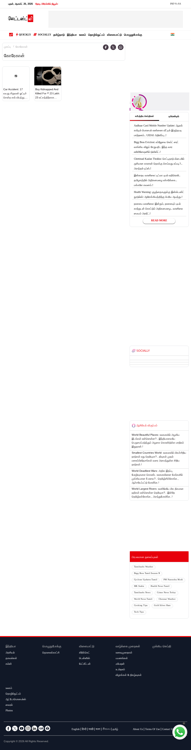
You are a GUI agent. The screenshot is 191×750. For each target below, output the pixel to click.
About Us (138, 730)
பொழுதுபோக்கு (133, 35)
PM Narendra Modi (173, 580)
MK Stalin (139, 586)
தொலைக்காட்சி (51, 653)
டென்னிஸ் (84, 659)
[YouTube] (21, 728)
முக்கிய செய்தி (161, 646)
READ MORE (159, 221)
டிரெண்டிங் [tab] (174, 117)
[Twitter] (113, 47)
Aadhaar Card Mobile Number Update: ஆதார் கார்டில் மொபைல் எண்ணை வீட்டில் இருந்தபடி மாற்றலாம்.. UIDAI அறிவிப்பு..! (158, 131)
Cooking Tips (141, 605)
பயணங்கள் (122, 659)
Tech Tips (139, 612)
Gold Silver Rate (162, 605)
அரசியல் (10, 653)
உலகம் (82, 35)
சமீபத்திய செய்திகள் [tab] (144, 116)
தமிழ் (115, 730)
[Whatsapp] (120, 47)
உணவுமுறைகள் (124, 653)
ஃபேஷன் (120, 664)
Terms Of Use (152, 730)
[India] (172, 35)
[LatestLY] (20, 19)
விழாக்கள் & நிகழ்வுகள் (129, 675)
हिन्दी (84, 730)
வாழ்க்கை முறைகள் (128, 646)
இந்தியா (72, 35)
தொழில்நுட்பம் (96, 35)
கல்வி (9, 664)
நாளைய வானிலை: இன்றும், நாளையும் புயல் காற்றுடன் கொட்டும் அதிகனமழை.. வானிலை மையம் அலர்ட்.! (158, 209)
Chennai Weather (167, 599)
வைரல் (9, 705)
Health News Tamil (160, 586)
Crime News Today (166, 592)
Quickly (25, 35)
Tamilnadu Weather (143, 567)
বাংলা (98, 730)
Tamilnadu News (142, 592)
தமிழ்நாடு (59, 35)
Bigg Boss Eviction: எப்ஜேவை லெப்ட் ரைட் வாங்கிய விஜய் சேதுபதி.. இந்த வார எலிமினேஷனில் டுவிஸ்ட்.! (156, 147)
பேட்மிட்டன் (85, 664)
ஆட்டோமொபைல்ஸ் (16, 700)
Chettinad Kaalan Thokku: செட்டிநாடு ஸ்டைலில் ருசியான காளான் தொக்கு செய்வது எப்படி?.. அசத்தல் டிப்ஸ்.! (159, 164)
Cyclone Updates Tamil (145, 580)
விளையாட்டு (114, 35)
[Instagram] (28, 728)
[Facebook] (106, 47)
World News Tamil (143, 599)
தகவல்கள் (11, 659)
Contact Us (168, 730)
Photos (9, 711)
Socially (44, 35)
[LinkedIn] (34, 728)
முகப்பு (7, 47)
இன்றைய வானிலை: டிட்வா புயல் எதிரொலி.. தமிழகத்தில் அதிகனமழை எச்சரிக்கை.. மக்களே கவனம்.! (157, 181)
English (76, 730)
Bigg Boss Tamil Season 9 (147, 573)
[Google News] (41, 728)
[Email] (47, 728)
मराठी (91, 730)
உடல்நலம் (120, 670)
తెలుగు (106, 730)
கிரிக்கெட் (84, 653)
